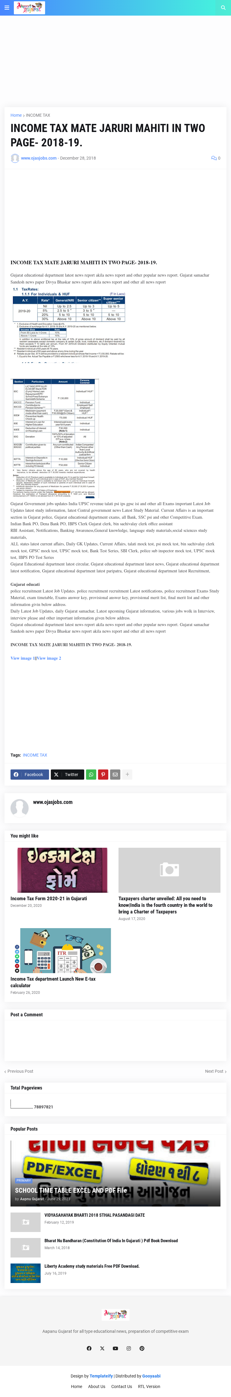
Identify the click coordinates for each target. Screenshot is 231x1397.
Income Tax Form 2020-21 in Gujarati (49, 898)
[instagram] (129, 1349)
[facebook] (89, 1349)
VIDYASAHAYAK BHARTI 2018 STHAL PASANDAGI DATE (95, 1215)
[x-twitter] (102, 1349)
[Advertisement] (115, 65)
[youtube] (115, 1349)
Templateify (101, 1376)
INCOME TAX (38, 115)
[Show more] (127, 774)
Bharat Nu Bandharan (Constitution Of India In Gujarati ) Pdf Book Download (111, 1240)
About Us (96, 1386)
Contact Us (121, 1386)
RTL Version (149, 1386)
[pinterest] (142, 1349)
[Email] (115, 774)
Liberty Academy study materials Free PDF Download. (92, 1266)
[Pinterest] (103, 774)
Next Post (214, 1071)
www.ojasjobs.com (52, 802)
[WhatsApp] (91, 774)
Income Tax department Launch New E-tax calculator (53, 982)
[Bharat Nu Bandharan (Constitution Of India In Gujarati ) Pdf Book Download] (26, 1248)
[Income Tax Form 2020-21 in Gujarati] (61, 870)
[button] (7, 8)
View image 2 (49, 658)
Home (16, 115)
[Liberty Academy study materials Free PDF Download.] (26, 1273)
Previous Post (20, 1071)
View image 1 (23, 658)
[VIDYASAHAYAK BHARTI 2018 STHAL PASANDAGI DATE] (26, 1222)
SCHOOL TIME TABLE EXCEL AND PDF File (71, 1190)
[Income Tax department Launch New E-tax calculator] (61, 950)
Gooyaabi (151, 1376)
